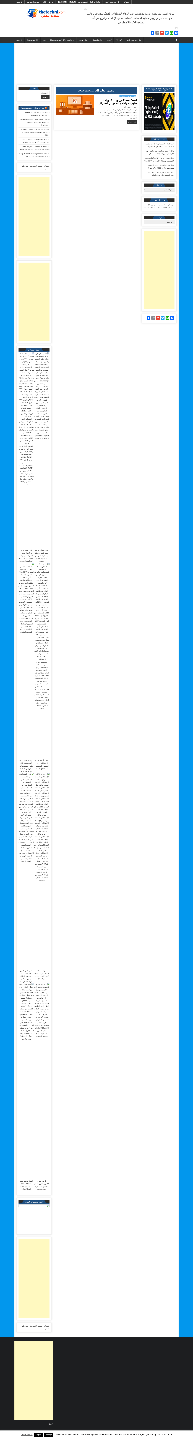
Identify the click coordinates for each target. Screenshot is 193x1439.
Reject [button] (38, 1435)
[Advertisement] (96, 63)
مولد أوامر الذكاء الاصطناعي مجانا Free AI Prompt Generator (79, 2)
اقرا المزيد (131, 122)
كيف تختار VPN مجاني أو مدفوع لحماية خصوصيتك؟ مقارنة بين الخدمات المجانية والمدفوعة (26, 555)
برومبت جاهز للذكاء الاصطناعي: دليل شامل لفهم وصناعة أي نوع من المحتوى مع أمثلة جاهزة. (26, 765)
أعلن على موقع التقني (112, 2)
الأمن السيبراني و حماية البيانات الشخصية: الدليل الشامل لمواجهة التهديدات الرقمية (26, 976)
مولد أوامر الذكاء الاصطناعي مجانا (62, 40)
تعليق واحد (127, 107)
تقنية (44, 40)
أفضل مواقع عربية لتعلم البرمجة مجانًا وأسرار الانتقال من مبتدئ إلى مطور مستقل (41, 555)
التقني (135, 107)
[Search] (176, 40)
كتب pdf (119, 40)
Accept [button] (49, 1435)
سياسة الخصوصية (33, 2)
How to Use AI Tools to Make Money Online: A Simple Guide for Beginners (34, 122)
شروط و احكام (48, 2)
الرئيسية (19, 2)
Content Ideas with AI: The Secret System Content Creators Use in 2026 (35, 132)
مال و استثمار (97, 40)
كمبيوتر (108, 40)
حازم (172, 205)
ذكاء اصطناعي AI (32, 40)
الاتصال (126, 2)
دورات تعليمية (83, 40)
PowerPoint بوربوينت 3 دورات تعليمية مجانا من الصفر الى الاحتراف (117, 101)
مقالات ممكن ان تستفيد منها (32, 107)
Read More (27, 1434)
